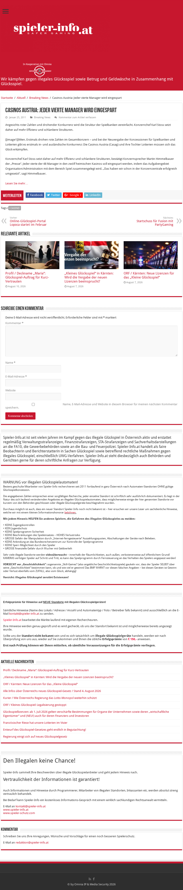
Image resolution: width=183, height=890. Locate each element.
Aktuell (21, 97)
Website (10, 390)
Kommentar (14, 323)
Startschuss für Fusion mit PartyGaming (155, 221)
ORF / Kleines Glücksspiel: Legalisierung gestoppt (34, 705)
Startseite (7, 97)
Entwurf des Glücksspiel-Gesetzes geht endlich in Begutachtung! (44, 729)
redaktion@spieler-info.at (32, 842)
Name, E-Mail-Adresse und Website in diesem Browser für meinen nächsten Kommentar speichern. (91, 406)
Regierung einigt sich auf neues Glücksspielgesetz (35, 736)
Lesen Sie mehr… (16, 183)
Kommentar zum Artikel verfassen (77, 117)
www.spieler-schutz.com (19, 813)
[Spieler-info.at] (55, 27)
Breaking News (38, 97)
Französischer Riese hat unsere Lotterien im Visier (35, 722)
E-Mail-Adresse (16, 376)
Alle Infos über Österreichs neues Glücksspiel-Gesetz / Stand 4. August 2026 (52, 691)
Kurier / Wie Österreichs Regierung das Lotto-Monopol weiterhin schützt (50, 698)
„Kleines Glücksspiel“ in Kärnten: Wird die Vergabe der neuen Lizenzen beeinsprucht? (89, 277)
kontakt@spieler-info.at (24, 613)
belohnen (70, 512)
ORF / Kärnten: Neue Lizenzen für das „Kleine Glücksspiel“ (149, 275)
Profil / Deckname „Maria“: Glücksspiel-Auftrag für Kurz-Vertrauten (27, 277)
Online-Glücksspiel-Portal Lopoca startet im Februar (28, 221)
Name (10, 362)
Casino (14, 208)
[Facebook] (93, 879)
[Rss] (90, 879)
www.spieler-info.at (15, 809)
